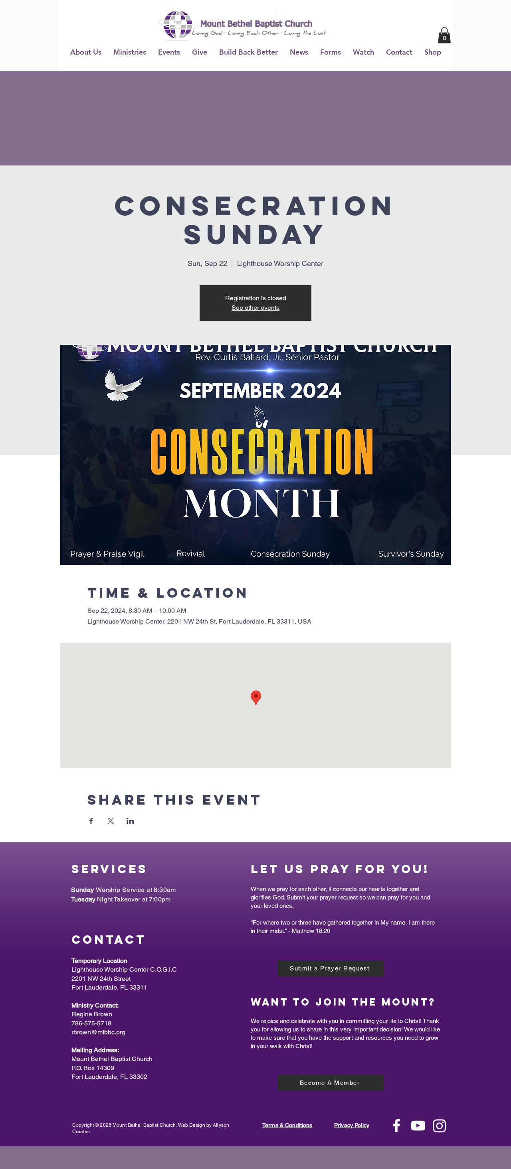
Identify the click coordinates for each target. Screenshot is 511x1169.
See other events (255, 307)
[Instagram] (439, 1125)
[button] (85, 52)
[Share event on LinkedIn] (130, 821)
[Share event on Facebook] (91, 821)
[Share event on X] (111, 821)
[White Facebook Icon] (396, 1125)
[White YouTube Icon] (418, 1125)
